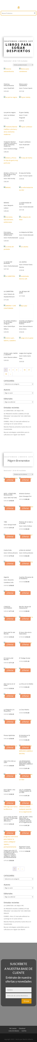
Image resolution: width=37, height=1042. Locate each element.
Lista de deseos (14, 1031)
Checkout (22, 1028)
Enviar (26, 1001)
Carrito (24, 1031)
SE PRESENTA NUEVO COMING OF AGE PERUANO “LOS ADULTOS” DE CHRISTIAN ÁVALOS (17, 416)
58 (6, 374)
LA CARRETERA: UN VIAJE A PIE (14, 411)
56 (24, 370)
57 (29, 370)
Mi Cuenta (12, 1028)
